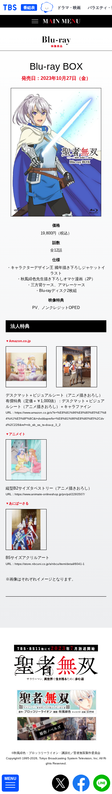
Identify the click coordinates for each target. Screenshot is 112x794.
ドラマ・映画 (69, 7)
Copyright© (13, 758)
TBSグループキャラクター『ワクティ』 (46, 7)
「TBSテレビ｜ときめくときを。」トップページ (10, 7)
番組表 (29, 7)
